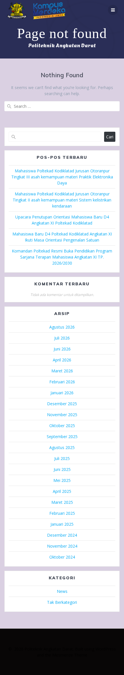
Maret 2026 (62, 371)
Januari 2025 (62, 524)
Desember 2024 (62, 535)
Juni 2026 (62, 349)
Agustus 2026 (62, 327)
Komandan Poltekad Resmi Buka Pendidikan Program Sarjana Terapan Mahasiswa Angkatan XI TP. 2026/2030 (62, 257)
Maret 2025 (62, 502)
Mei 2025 (62, 480)
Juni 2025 (62, 469)
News (62, 591)
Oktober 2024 (62, 557)
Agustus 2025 (62, 447)
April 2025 (62, 491)
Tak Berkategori (62, 602)
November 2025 (62, 414)
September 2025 (62, 436)
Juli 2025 (62, 458)
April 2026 (62, 360)
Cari (109, 136)
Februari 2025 (62, 513)
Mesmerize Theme (69, 655)
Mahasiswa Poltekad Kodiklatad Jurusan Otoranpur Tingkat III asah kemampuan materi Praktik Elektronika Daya (62, 177)
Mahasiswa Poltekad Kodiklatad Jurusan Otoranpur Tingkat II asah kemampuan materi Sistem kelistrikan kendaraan (62, 200)
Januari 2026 (62, 392)
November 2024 (62, 546)
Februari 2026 (62, 381)
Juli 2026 (62, 338)
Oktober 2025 (62, 425)
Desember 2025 (62, 403)
